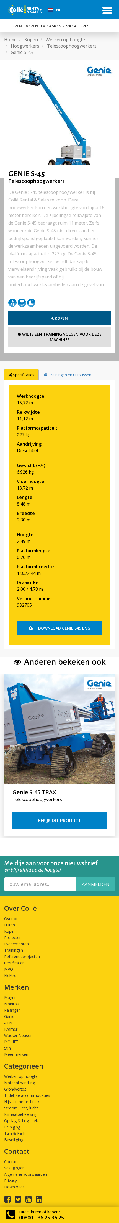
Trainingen (13, 950)
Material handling (19, 1082)
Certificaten (14, 962)
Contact (11, 1161)
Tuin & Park (14, 1133)
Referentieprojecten (22, 956)
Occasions (52, 26)
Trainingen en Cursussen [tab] (70, 374)
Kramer (10, 1029)
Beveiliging (13, 1139)
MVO (8, 969)
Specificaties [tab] (23, 374)
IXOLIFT (11, 1041)
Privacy (10, 1180)
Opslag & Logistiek (21, 1120)
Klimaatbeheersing (20, 1114)
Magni (9, 997)
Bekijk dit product (59, 821)
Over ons (12, 918)
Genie (9, 1016)
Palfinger (12, 1010)
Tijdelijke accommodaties (27, 1095)
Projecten (13, 937)
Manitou (11, 1003)
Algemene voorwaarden (25, 1174)
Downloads (14, 1186)
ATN (8, 1022)
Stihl (8, 1048)
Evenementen (16, 943)
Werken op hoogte (21, 1076)
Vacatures (77, 26)
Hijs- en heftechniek (22, 1101)
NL (58, 9)
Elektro (10, 975)
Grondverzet (15, 1089)
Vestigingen (14, 1167)
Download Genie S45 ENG (63, 628)
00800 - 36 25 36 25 (41, 1217)
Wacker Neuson (18, 1035)
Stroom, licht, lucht (21, 1108)
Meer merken (16, 1054)
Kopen (31, 26)
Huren (15, 26)
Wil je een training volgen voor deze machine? (61, 337)
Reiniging (12, 1127)
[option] (59, 119)
